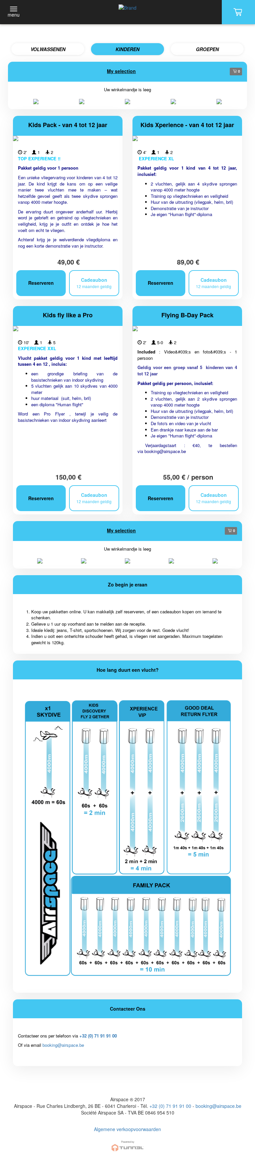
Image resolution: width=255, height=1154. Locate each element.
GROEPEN (207, 49)
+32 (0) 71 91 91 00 (98, 1036)
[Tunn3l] (127, 1143)
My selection (121, 71)
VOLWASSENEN (48, 49)
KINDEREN (127, 49)
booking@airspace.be (165, 451)
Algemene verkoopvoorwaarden (127, 1129)
